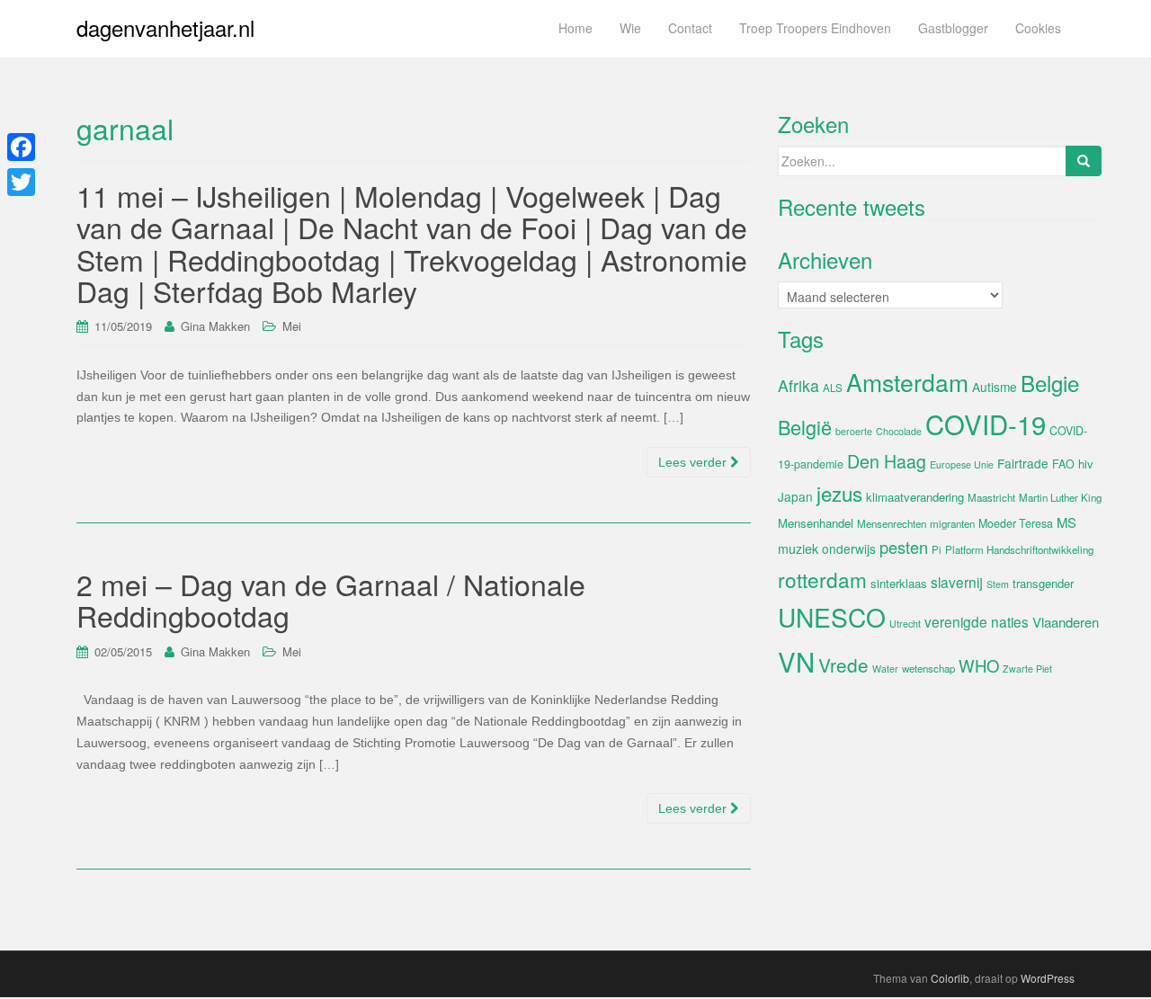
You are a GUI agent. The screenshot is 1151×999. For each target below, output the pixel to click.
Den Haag (886, 461)
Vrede (843, 664)
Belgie (1050, 382)
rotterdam (822, 579)
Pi (936, 549)
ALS (833, 387)
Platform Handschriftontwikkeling (1019, 549)
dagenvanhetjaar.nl (165, 27)
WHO (979, 665)
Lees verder (694, 462)
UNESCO (832, 617)
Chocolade (899, 431)
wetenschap (928, 668)
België (805, 427)
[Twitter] (21, 182)
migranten (952, 523)
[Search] (1084, 161)
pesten (903, 546)
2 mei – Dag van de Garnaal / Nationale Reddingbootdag (330, 599)
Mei (291, 325)
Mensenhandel (815, 522)
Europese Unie (962, 464)
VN (796, 661)
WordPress (1048, 978)
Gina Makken (215, 325)
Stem (997, 584)
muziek (798, 548)
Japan (795, 496)
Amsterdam (907, 381)
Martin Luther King (1060, 497)
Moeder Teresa (1015, 523)
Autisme (994, 387)
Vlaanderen (1065, 621)
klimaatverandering (915, 496)
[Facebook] (21, 147)
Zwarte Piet (1027, 668)
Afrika (798, 385)
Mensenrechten (891, 523)
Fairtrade (1022, 463)
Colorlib (950, 978)
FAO (1063, 464)
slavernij (957, 582)
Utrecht (905, 623)
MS (1066, 522)
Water (885, 668)
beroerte (853, 431)
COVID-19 (985, 423)
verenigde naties (976, 621)
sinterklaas (898, 583)
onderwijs (849, 548)
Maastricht (991, 497)
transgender (1043, 583)
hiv (1085, 463)
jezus (839, 492)
